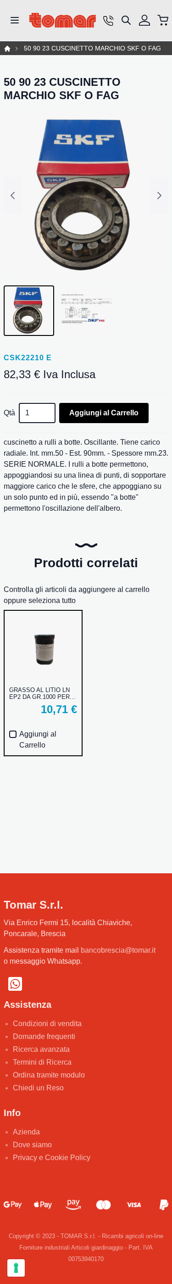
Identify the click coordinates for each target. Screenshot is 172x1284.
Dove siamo (32, 1145)
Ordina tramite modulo (49, 1075)
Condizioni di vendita (47, 1023)
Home (7, 48)
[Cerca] (126, 20)
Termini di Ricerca (42, 1062)
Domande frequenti (44, 1036)
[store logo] (62, 20)
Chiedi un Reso (38, 1088)
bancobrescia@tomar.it (118, 950)
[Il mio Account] (144, 20)
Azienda (26, 1132)
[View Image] (29, 310)
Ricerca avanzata (41, 1049)
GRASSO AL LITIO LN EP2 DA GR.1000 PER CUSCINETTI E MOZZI (40, 693)
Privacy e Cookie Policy (51, 1157)
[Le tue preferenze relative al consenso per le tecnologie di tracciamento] (16, 1268)
